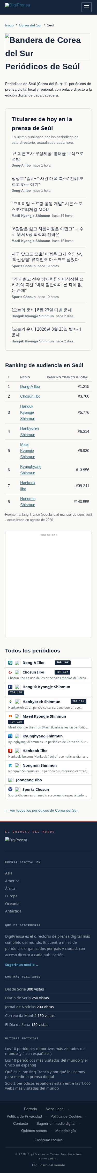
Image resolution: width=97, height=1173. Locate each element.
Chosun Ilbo (30, 396)
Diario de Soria (18, 997)
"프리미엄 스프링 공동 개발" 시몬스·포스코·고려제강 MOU (47, 206)
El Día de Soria (17, 1024)
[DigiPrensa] (30, 841)
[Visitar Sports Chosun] (55, 789)
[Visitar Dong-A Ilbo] (50, 663)
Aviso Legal (55, 1109)
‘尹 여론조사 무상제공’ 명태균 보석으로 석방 (48, 156)
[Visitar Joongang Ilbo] (47, 780)
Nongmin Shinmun (40, 765)
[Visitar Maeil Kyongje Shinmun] (72, 716)
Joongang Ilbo (29, 779)
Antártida (13, 911)
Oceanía (12, 903)
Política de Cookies (66, 1116)
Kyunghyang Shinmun (43, 736)
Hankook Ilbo (35, 750)
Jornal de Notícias (20, 1006)
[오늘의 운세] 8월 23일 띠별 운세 (42, 310)
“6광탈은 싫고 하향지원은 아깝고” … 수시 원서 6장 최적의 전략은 (48, 231)
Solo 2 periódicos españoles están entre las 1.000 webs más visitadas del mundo (48, 1086)
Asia (8, 873)
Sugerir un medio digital (55, 1124)
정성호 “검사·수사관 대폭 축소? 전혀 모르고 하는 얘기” (47, 181)
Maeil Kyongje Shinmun (31, 216)
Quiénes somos (34, 1131)
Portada (30, 1109)
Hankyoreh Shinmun (41, 701)
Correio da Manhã (20, 1015)
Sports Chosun (24, 266)
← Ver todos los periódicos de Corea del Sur (41, 810)
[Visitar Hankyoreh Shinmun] (66, 701)
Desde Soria (15, 989)
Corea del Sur (30, 25)
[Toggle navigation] (86, 7)
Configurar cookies (49, 1140)
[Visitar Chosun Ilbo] (50, 672)
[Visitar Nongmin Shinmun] (62, 765)
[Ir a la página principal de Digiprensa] (28, 7)
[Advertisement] (48, 587)
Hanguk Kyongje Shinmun (33, 316)
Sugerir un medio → (22, 964)
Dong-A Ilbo (21, 165)
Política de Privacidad (24, 1116)
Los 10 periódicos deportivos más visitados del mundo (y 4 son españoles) (45, 1051)
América (12, 880)
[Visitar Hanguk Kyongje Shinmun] (76, 687)
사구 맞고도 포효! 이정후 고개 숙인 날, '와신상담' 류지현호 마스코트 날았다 (47, 256)
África (10, 888)
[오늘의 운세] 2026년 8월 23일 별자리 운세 (46, 332)
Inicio (9, 25)
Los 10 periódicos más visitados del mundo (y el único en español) (46, 1063)
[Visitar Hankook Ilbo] (53, 751)
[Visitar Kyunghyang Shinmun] (68, 736)
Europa (11, 895)
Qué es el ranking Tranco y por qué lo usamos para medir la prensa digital (45, 1074)
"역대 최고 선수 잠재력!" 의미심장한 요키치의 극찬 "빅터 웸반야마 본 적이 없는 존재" (48, 284)
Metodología (65, 1131)
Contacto (20, 1124)
